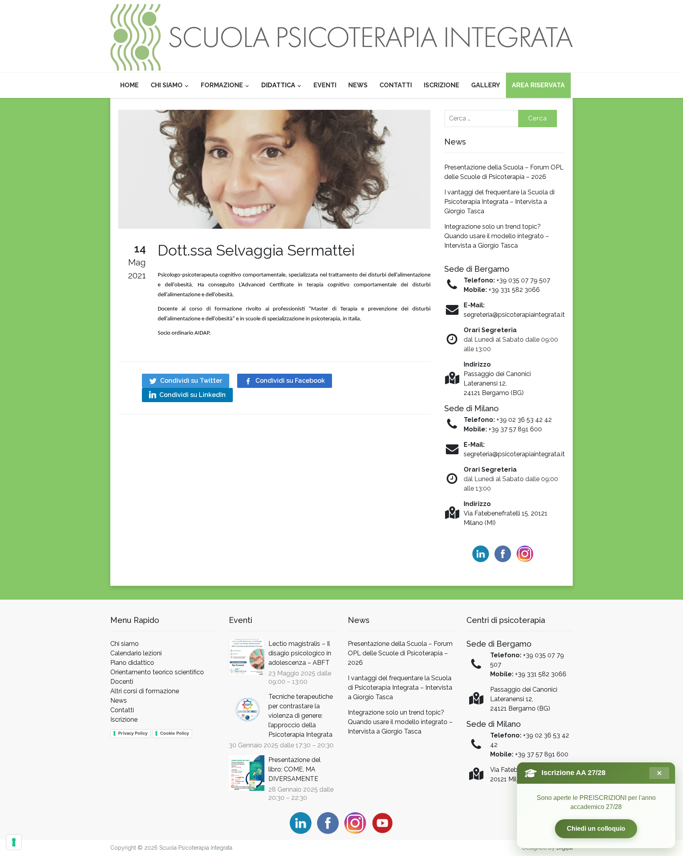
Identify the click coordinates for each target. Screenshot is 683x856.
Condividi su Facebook (290, 380)
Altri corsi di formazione (144, 691)
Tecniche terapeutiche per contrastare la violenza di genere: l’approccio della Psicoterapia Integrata (300, 715)
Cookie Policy (174, 733)
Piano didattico (132, 662)
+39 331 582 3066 (514, 289)
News (358, 85)
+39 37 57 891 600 (515, 429)
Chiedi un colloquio (596, 828)
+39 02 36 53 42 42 (524, 419)
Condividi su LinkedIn (192, 395)
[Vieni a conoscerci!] (341, 37)
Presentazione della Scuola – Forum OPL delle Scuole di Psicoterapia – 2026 (400, 653)
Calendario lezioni (136, 653)
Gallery (485, 85)
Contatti (395, 85)
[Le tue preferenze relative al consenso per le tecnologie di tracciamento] (13, 842)
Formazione (222, 85)
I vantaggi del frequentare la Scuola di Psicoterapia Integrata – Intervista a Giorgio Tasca (499, 201)
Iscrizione (441, 85)
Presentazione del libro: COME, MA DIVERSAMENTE (294, 769)
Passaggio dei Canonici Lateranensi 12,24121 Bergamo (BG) (497, 383)
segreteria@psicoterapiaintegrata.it (514, 314)
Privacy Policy (132, 733)
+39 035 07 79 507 (523, 280)
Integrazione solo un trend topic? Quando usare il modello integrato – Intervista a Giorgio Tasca (496, 236)
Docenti (121, 681)
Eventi (324, 85)
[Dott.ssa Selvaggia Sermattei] (274, 169)
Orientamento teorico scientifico (157, 672)
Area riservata (538, 85)
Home (129, 85)
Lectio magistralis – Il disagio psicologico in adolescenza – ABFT (299, 653)
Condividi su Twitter (191, 380)
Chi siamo (167, 85)
